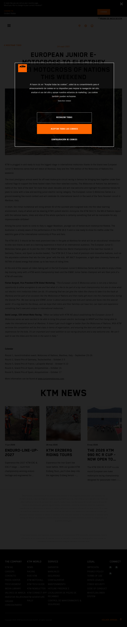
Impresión (68, 100)
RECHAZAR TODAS (64, 117)
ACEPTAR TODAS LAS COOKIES (64, 129)
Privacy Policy (61, 100)
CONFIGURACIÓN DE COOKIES (64, 140)
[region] (64, 105)
